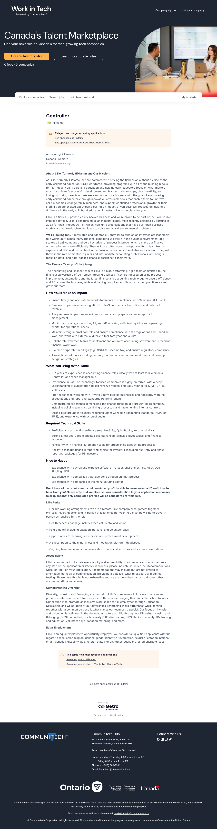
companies (31, 97)
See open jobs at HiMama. (69, 137)
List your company (193, 10)
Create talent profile (27, 56)
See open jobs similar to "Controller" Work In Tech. (83, 142)
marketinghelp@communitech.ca (131, 813)
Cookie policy (116, 715)
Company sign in (165, 10)
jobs (56, 97)
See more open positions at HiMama (109, 683)
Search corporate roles (78, 56)
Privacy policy (100, 715)
